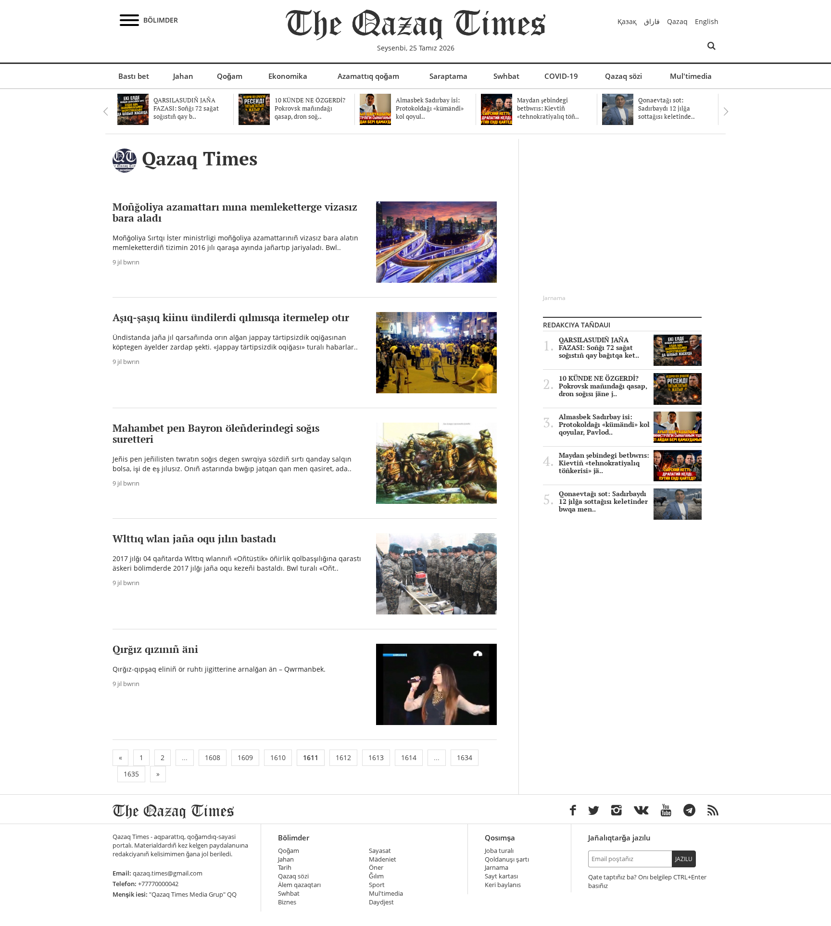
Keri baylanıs (503, 885)
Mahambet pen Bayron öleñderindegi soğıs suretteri (216, 433)
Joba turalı (499, 851)
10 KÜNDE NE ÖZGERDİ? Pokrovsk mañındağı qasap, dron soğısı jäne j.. (603, 386)
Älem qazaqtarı (299, 885)
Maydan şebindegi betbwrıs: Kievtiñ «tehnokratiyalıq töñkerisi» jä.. (604, 463)
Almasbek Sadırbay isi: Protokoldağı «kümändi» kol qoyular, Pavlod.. (604, 424)
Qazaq (677, 21)
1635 (131, 773)
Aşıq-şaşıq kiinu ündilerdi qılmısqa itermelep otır (231, 317)
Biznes (287, 902)
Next (725, 111)
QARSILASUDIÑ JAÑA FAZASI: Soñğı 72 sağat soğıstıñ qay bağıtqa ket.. (599, 347)
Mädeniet (382, 859)
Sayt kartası (501, 876)
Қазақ (627, 21)
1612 (343, 757)
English (706, 21)
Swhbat (506, 76)
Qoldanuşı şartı (507, 859)
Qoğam (229, 76)
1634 (464, 757)
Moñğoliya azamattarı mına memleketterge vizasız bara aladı (235, 212)
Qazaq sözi (623, 76)
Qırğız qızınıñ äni (155, 649)
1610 (278, 757)
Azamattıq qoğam (368, 76)
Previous (105, 111)
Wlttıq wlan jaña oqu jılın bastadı (194, 538)
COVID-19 (561, 76)
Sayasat (380, 851)
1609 (245, 757)
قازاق (652, 21)
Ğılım (376, 876)
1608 (212, 757)
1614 (408, 757)
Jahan (183, 76)
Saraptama (448, 76)
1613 (376, 757)
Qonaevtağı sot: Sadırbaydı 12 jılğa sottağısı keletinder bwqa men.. (603, 501)
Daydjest (381, 902)
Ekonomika (287, 76)
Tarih (284, 867)
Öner (376, 867)
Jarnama (496, 867)
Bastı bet (133, 76)
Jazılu (683, 859)
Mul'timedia (691, 76)
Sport (377, 885)
